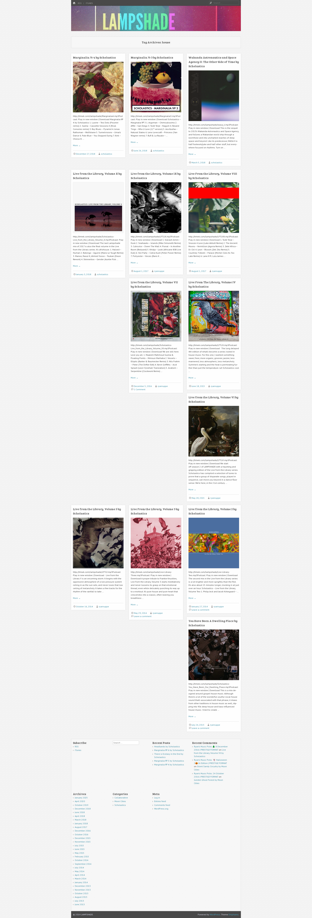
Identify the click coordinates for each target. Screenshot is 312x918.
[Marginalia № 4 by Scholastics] (98, 113)
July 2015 (79, 845)
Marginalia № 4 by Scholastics (94, 57)
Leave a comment (142, 616)
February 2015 (82, 856)
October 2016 (81, 834)
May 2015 (79, 853)
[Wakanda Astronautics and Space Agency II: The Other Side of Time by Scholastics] (213, 122)
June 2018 (80, 812)
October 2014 (81, 860)
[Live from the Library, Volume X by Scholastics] (98, 234)
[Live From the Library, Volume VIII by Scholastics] (213, 234)
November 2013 (83, 889)
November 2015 (83, 841)
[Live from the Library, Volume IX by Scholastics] (156, 234)
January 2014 (81, 882)
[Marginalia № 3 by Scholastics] (156, 113)
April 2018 (80, 816)
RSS (80, 3)
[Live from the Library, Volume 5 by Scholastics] (98, 569)
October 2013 (81, 893)
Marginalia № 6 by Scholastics (169, 750)
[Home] (74, 3)
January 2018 (81, 823)
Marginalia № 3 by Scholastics (152, 57)
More (77, 145)
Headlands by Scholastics (167, 746)
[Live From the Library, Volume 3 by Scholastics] (156, 569)
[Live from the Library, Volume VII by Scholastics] (156, 342)
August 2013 (81, 897)
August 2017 (81, 827)
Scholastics (120, 805)
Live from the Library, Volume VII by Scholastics (210, 753)
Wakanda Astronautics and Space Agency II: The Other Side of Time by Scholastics (213, 61)
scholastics (106, 153)
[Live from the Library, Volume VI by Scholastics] (213, 457)
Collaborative (121, 797)
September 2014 (83, 864)
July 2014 (79, 867)
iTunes (89, 3)
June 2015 (80, 849)
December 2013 (83, 886)
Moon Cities (120, 801)
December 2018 (83, 808)
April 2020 (80, 801)
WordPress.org (161, 808)
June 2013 (80, 904)
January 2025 (81, 797)
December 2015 (83, 838)
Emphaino (234, 914)
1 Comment (139, 389)
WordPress (215, 914)
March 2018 (80, 819)
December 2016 (83, 830)
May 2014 (79, 871)
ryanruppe (159, 271)
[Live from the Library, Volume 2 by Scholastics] (213, 569)
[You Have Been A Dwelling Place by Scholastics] (213, 681)
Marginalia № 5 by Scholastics (169, 760)
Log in (157, 797)
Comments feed (162, 805)
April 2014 (80, 875)
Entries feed (160, 801)
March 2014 (80, 878)
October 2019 (81, 805)
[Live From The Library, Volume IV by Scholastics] (213, 342)
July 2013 (79, 900)
